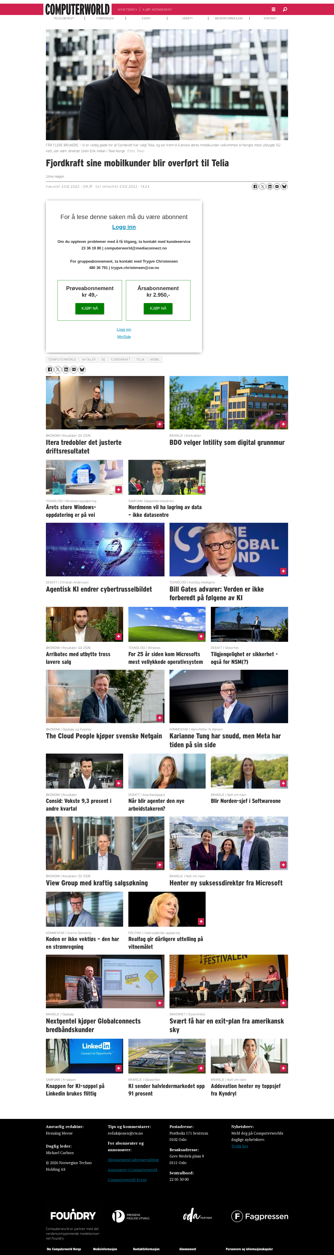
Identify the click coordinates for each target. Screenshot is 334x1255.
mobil (155, 359)
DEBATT (187, 18)
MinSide (124, 337)
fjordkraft (120, 359)
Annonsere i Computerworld (132, 1169)
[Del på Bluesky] (284, 186)
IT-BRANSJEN (105, 18)
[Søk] (285, 9)
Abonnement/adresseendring (133, 1159)
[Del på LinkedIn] (269, 186)
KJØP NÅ (90, 308)
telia (140, 359)
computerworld (62, 359)
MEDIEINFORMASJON (229, 18)
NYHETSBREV (127, 9)
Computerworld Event (127, 1179)
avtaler (89, 359)
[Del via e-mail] (277, 186)
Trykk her (239, 1146)
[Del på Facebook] (255, 186)
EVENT (146, 18)
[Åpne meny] (273, 9)
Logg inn (124, 227)
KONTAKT (270, 18)
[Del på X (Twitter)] (262, 186)
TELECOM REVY (64, 18)
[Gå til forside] (77, 9)
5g (103, 359)
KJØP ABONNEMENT (157, 9)
